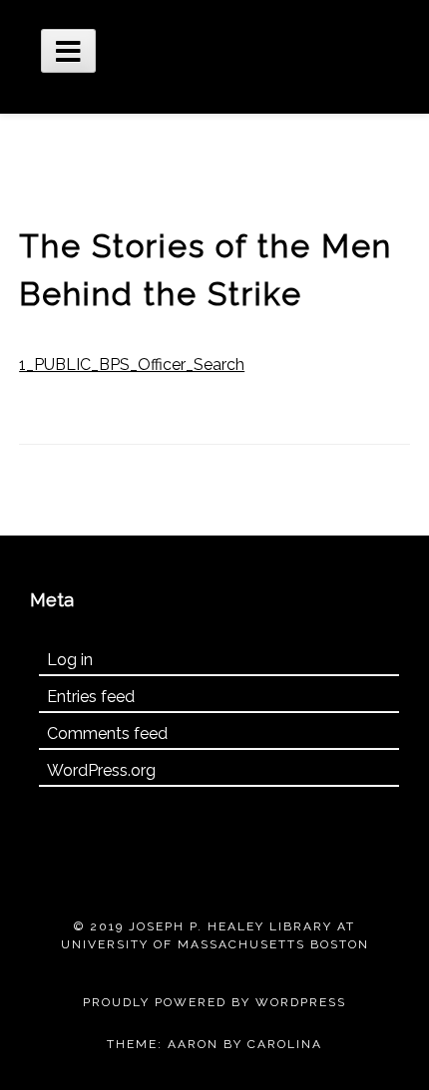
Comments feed (107, 733)
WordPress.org (101, 770)
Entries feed (91, 696)
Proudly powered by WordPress (214, 1002)
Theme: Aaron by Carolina (214, 1044)
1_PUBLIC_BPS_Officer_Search (131, 364)
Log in (70, 659)
